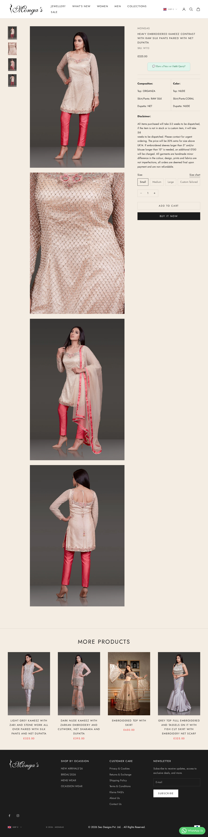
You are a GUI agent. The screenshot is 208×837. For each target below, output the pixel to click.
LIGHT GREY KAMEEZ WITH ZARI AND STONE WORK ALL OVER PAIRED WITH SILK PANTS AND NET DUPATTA (29, 727)
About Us (115, 798)
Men (118, 6)
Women (102, 6)
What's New (81, 6)
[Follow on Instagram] (18, 815)
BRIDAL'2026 (68, 774)
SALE (54, 12)
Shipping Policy (118, 780)
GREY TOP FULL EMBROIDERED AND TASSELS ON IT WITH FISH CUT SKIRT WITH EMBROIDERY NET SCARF (179, 727)
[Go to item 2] (12, 48)
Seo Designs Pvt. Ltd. (110, 827)
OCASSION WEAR (71, 786)
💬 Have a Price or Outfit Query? (168, 66)
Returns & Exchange (120, 774)
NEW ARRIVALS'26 (72, 768)
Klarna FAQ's (117, 792)
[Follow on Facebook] (9, 815)
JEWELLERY (58, 6)
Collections (137, 6)
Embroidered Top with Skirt (129, 723)
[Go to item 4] (12, 80)
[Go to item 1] (12, 33)
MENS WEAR (68, 780)
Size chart (194, 175)
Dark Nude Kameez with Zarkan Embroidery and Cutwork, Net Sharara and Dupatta (79, 727)
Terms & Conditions (120, 786)
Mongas (143, 28)
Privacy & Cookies (120, 768)
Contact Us (115, 804)
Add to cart (169, 206)
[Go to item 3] (12, 64)
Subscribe (166, 793)
